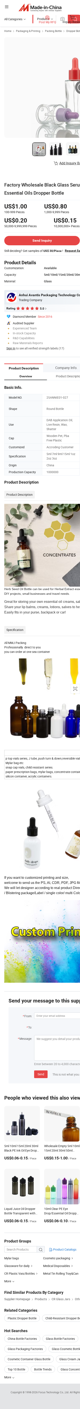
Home (7, 31)
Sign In (10, 348)
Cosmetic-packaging (56, 1258)
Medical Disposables (56, 1266)
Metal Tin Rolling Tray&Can (61, 1273)
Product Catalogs (64, 1249)
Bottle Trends (43, 1369)
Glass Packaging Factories (25, 1349)
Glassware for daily (17, 1266)
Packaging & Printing (28, 31)
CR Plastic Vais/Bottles (19, 1273)
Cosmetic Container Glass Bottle (29, 1359)
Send (41, 1074)
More (8, 1377)
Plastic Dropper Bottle (22, 1318)
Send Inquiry (42, 240)
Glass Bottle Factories (60, 1339)
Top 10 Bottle (16, 1369)
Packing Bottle (53, 31)
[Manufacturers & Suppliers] (40, 7)
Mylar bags (11, 1258)
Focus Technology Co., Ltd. (54, 1392)
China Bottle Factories (22, 1339)
